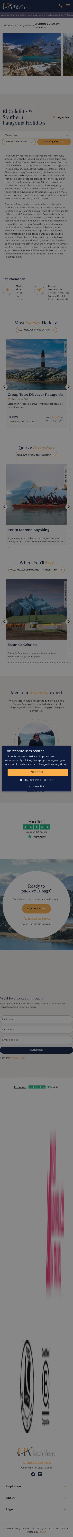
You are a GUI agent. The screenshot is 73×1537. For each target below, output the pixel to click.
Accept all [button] (38, 772)
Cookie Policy (36, 786)
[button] (36, 780)
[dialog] (36, 768)
